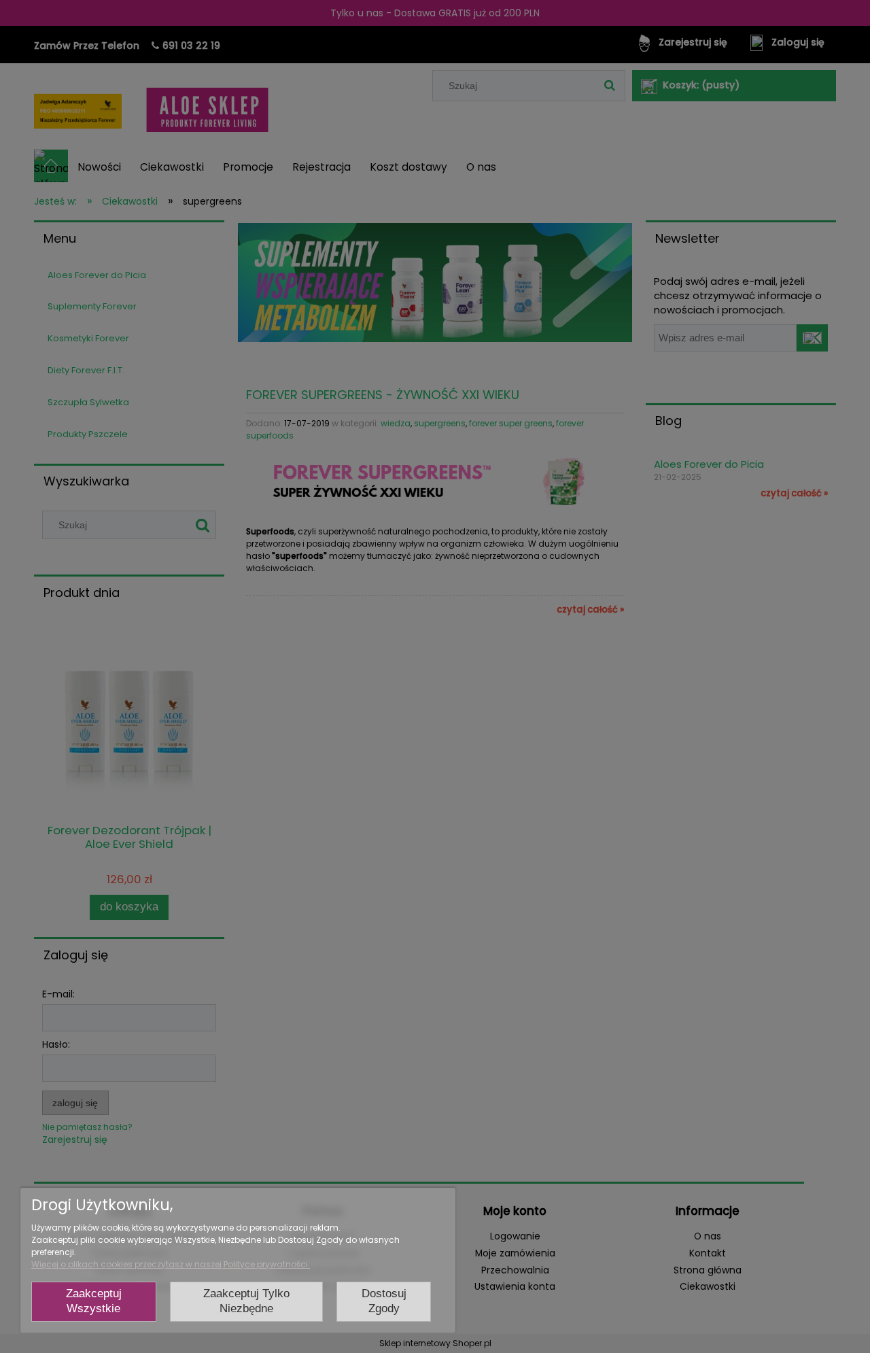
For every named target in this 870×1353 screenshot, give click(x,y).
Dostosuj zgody (384, 1301)
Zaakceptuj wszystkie (94, 1301)
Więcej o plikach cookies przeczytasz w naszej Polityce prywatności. (170, 1264)
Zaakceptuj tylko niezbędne (246, 1301)
